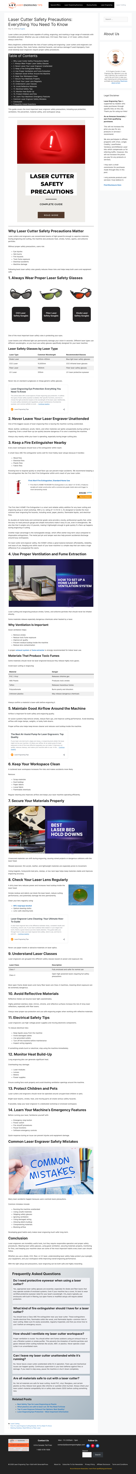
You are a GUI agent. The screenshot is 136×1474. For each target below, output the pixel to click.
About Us (57, 1464)
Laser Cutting (121, 5)
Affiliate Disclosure (103, 1464)
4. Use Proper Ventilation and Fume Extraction (31, 71)
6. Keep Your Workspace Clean (25, 76)
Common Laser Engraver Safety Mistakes (29, 99)
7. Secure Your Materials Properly (26, 79)
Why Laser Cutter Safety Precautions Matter (31, 61)
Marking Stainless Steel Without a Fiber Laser (25, 1428)
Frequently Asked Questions (24, 104)
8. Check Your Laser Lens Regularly (27, 81)
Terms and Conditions (120, 1464)
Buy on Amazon (85, 497)
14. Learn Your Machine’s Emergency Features (31, 97)
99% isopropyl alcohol (22, 906)
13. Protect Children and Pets (25, 94)
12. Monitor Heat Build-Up (23, 92)
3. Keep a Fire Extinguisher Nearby (27, 69)
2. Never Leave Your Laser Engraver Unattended (32, 66)
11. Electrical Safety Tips (23, 89)
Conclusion (17, 102)
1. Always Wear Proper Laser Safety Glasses (31, 63)
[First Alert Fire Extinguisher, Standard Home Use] (18, 487)
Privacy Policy (90, 1464)
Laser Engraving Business (74, 5)
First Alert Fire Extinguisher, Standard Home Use (49, 481)
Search (85, 1451)
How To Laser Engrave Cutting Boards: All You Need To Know (31, 1426)
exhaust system (22, 650)
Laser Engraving (106, 5)
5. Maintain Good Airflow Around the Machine (31, 74)
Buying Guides (92, 5)
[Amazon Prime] (89, 493)
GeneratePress (42, 1464)
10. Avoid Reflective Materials (25, 86)
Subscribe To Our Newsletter (73, 1464)
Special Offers (56, 5)
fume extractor (38, 650)
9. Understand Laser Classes (25, 84)
